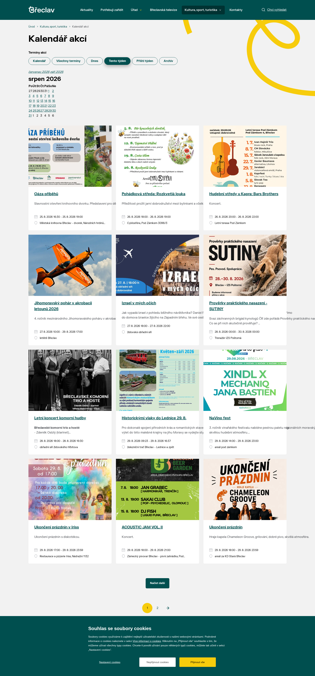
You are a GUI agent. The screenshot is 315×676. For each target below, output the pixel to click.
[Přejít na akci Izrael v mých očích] (157, 265)
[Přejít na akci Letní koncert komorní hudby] (70, 380)
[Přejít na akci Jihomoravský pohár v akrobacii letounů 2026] (70, 265)
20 (42, 106)
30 (54, 111)
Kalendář (39, 61)
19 (37, 106)
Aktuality (86, 10)
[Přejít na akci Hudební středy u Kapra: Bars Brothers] (245, 156)
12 (37, 101)
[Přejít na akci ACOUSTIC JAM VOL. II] (157, 489)
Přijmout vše (197, 662)
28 (46, 111)
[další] (168, 608)
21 (45, 106)
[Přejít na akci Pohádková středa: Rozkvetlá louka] (157, 156)
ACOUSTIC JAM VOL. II (142, 527)
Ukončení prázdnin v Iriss (56, 527)
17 (30, 106)
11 (34, 101)
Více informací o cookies (147, 641)
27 (42, 111)
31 (30, 116)
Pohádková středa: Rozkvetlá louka (153, 194)
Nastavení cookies (109, 662)
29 (50, 111)
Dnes (94, 61)
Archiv (168, 61)
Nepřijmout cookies (158, 662)
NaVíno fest (220, 418)
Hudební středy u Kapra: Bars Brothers (243, 194)
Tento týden (117, 61)
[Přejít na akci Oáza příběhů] (70, 156)
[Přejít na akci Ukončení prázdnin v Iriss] (70, 489)
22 (50, 106)
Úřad (134, 10)
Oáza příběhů (46, 194)
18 (34, 106)
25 (34, 111)
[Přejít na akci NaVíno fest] (245, 380)
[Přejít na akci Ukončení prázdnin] (245, 489)
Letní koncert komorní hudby (60, 418)
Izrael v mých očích (139, 303)
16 (53, 101)
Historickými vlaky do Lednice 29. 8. (154, 418)
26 (38, 111)
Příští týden (145, 61)
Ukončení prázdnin (225, 527)
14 (45, 101)
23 (54, 106)
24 (30, 111)
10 (30, 101)
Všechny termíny (68, 61)
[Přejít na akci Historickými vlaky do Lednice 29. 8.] (157, 380)
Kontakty (236, 10)
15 (49, 101)
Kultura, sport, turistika (201, 10)
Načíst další (157, 583)
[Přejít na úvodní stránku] (41, 9)
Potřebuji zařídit (112, 10)
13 (41, 101)
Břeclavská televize (163, 10)
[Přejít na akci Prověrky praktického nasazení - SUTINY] (245, 265)
